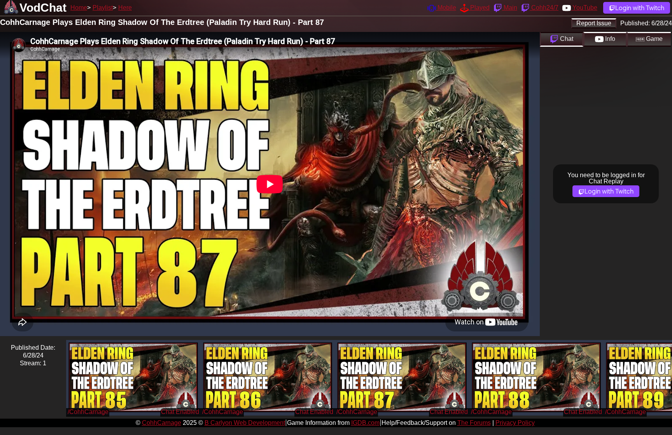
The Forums (474, 422)
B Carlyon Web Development (245, 422)
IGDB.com (365, 422)
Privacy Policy (515, 422)
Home (78, 7)
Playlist (103, 7)
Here (125, 7)
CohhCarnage (161, 422)
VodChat (42, 7)
